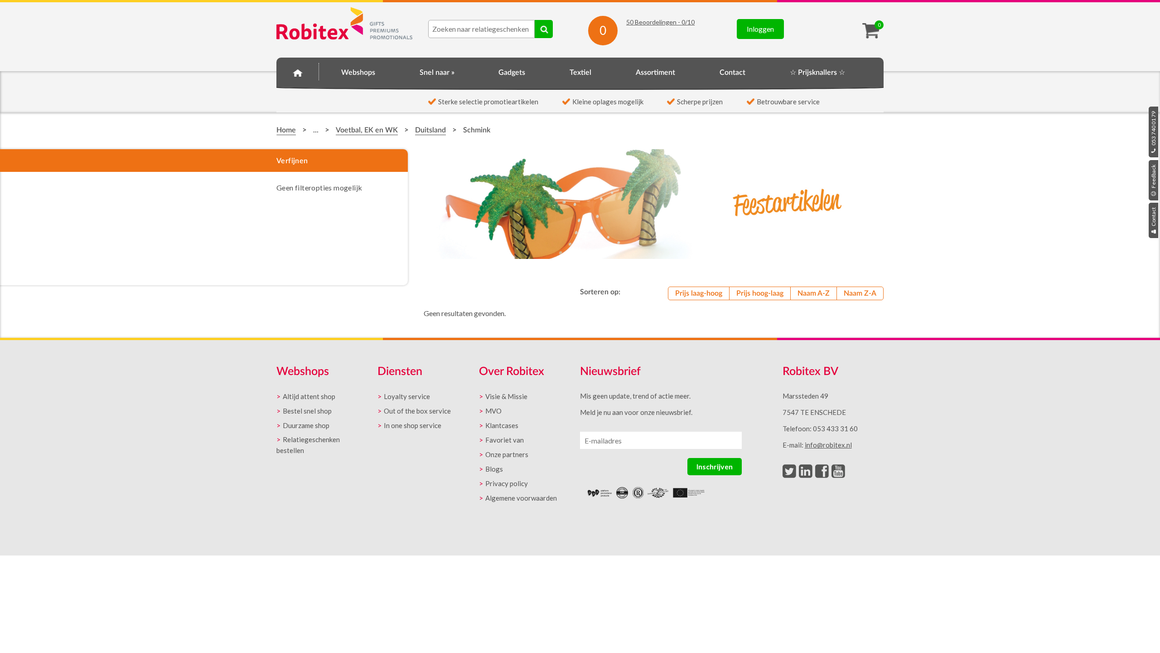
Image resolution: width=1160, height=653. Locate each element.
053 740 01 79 (1153, 128)
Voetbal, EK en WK (367, 130)
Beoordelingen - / (660, 22)
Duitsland (430, 130)
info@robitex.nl (828, 445)
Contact (1153, 217)
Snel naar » (437, 72)
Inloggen (760, 28)
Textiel (580, 72)
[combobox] (481, 29)
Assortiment (655, 72)
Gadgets (511, 72)
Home (297, 71)
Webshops (358, 72)
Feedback (1153, 177)
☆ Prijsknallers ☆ (817, 72)
